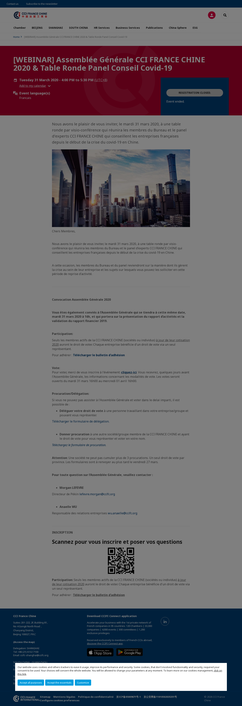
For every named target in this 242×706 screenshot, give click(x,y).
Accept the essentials (59, 682)
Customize (83, 682)
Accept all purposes (31, 682)
